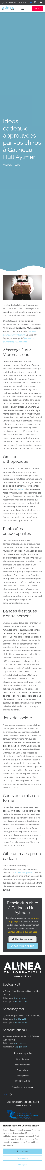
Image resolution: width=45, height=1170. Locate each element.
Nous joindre (22, 1075)
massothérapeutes (24, 872)
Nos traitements (22, 1065)
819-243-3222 (20, 1043)
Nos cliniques (22, 1059)
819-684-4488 (20, 1019)
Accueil (7, 165)
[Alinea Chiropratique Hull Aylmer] (8, 8)
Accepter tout (22, 1151)
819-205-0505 (20, 998)
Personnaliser (22, 1158)
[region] (22, 1146)
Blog (17, 165)
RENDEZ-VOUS (22, 1081)
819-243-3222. (31, 932)
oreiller (20, 489)
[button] (14, 2)
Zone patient (22, 1070)
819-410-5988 (21, 1001)
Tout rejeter (22, 1165)
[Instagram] (35, 2)
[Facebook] (31, 2)
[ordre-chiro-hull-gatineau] (22, 1114)
